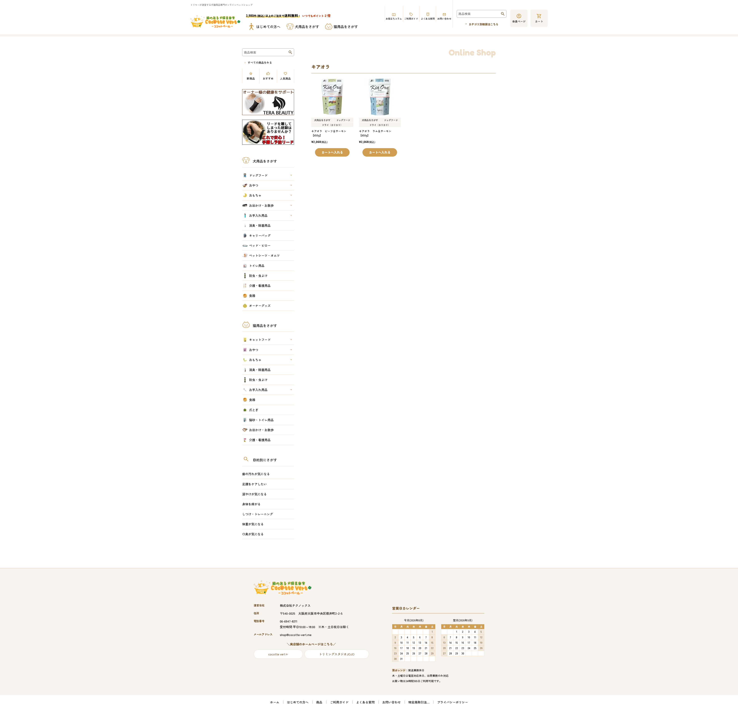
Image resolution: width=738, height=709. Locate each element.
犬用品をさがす (322, 120)
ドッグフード (343, 120)
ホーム (274, 702)
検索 (502, 15)
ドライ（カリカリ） (332, 124)
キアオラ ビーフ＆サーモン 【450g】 (330, 133)
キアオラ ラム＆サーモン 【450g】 (376, 133)
